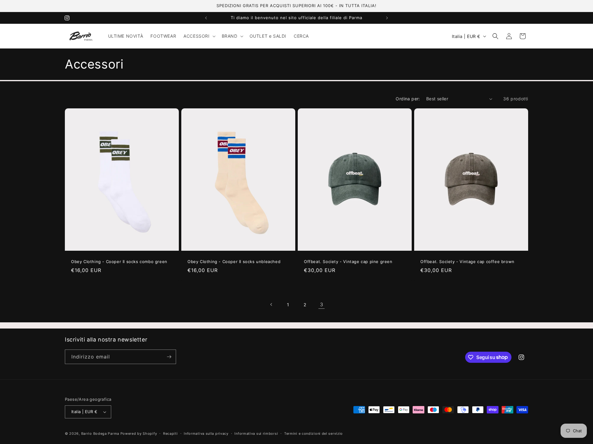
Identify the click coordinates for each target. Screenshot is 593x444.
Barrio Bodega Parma (100, 433)
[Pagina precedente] (271, 304)
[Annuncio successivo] (387, 18)
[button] (199, 36)
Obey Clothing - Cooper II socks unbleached (233, 261)
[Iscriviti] (169, 357)
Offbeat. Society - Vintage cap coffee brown (467, 261)
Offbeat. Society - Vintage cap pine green (348, 261)
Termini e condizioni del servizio (313, 433)
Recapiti (170, 433)
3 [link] (321, 304)
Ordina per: (408, 98)
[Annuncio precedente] (206, 18)
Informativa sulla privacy (206, 433)
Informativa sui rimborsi (256, 433)
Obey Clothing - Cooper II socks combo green (119, 261)
